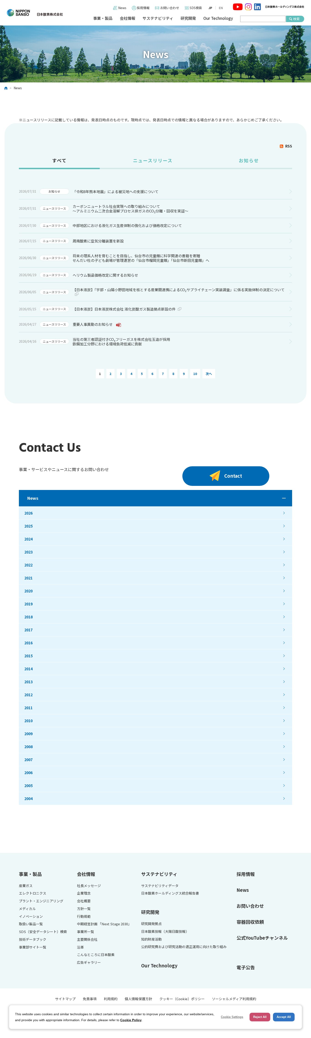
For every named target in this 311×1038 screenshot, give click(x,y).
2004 (28, 798)
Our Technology (218, 18)
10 (195, 373)
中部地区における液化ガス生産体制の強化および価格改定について (127, 225)
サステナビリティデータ (159, 886)
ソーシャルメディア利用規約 (234, 998)
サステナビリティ (158, 18)
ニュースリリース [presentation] (153, 160)
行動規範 (84, 916)
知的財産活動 (151, 939)
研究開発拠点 (151, 924)
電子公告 (246, 967)
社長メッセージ (89, 886)
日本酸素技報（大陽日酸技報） (165, 931)
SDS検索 (196, 7)
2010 (28, 720)
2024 (28, 539)
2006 (28, 772)
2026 (28, 513)
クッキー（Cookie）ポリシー (182, 998)
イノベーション (31, 916)
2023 (28, 552)
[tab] (59, 162)
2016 (28, 642)
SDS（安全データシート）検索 (43, 932)
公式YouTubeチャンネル (262, 938)
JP (210, 7)
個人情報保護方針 (138, 998)
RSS (288, 146)
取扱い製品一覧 (31, 924)
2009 (28, 733)
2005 (28, 785)
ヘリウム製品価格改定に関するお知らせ (105, 275)
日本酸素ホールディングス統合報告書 (170, 893)
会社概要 (84, 901)
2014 (28, 668)
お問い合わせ (169, 7)
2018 (28, 617)
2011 (28, 707)
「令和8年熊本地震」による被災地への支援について (115, 191)
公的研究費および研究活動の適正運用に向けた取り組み (184, 947)
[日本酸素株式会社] (35, 12)
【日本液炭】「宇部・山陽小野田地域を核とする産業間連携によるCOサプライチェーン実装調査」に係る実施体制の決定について (179, 290)
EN (221, 7)
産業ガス (26, 886)
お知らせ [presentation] (249, 160)
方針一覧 (84, 909)
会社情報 (127, 18)
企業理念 (84, 893)
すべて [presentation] (59, 160)
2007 (28, 759)
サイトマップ (65, 998)
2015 (28, 655)
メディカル (27, 909)
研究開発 (188, 18)
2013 (28, 681)
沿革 (80, 947)
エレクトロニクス (32, 893)
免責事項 (90, 998)
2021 (28, 578)
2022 (28, 565)
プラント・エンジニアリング (41, 901)
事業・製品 (102, 18)
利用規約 (110, 998)
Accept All (284, 1017)
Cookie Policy (131, 1020)
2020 (28, 591)
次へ (209, 373)
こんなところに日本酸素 (96, 955)
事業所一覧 (85, 932)
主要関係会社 (87, 939)
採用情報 (143, 7)
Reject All (260, 1017)
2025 (28, 526)
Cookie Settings (232, 1017)
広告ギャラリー (89, 962)
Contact (233, 475)
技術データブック (32, 939)
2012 (28, 694)
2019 (28, 604)
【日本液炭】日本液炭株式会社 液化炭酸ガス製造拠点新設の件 (124, 309)
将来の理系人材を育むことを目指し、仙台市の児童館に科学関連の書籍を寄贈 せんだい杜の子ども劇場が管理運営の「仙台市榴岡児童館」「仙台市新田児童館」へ (141, 258)
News (122, 7)
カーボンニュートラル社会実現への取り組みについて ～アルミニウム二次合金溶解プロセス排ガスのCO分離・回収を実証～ (130, 209)
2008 (28, 746)
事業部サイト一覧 (32, 947)
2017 (28, 629)
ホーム (6, 88)
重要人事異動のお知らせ (93, 324)
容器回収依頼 (250, 922)
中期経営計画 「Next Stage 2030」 (104, 924)
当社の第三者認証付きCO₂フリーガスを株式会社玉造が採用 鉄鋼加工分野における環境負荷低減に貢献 (121, 342)
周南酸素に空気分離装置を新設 (98, 241)
